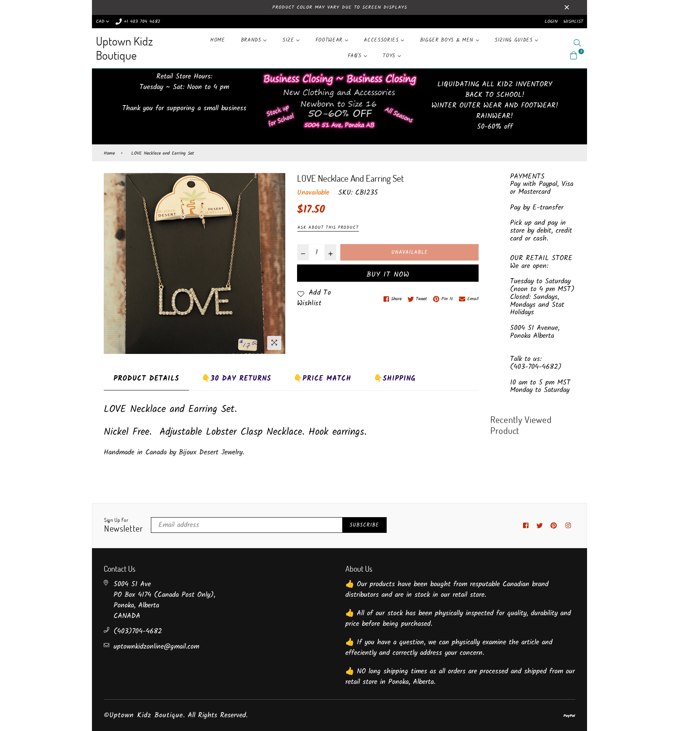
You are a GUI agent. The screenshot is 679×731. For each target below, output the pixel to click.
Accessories (382, 40)
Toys (390, 56)
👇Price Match (322, 379)
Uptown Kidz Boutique (124, 48)
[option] (194, 263)
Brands (252, 40)
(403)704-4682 (138, 631)
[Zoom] (274, 343)
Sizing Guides (515, 40)
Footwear (330, 40)
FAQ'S (356, 56)
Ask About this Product (328, 227)
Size (289, 40)
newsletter (123, 525)
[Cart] (573, 55)
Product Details (146, 379)
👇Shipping (395, 379)
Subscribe (364, 525)
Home (217, 40)
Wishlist (573, 21)
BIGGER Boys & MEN (448, 40)
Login (551, 21)
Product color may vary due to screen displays (339, 7)
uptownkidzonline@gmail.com (156, 647)
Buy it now (388, 275)
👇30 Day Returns (236, 379)
